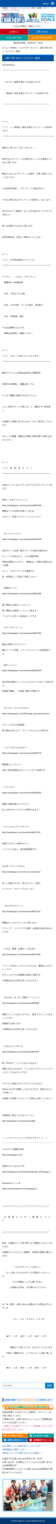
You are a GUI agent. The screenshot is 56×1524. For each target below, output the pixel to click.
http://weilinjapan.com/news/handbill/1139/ (21, 911)
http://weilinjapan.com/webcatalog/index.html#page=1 (26, 1172)
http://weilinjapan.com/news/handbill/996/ (20, 1003)
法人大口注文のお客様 (42, 37)
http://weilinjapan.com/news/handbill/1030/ (21, 954)
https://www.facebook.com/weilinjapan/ (19, 1188)
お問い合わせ (42, 31)
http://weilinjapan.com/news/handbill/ (18, 1121)
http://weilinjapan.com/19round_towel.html (21, 872)
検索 (49, 1385)
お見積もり (14, 31)
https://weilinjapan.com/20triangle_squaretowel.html (25, 713)
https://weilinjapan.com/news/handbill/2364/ (21, 539)
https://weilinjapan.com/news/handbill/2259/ (21, 670)
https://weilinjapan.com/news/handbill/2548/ (21, 505)
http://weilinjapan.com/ (12, 1155)
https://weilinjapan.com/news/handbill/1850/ (21, 793)
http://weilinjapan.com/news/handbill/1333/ (21, 832)
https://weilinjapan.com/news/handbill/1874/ (21, 753)
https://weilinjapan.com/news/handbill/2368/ (21, 593)
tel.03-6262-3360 (14, 37)
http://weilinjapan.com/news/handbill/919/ (20, 1052)
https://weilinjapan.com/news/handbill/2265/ (21, 633)
